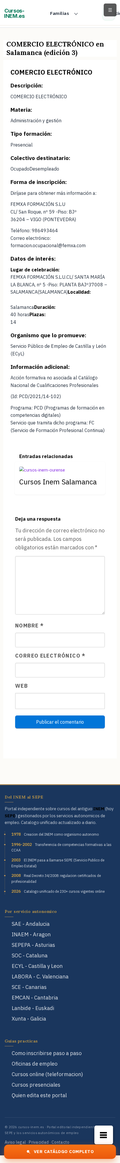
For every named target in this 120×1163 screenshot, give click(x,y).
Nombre (29, 625)
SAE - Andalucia (31, 924)
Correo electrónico (50, 655)
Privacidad (39, 1142)
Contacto (60, 1142)
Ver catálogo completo (64, 1151)
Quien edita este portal (39, 1095)
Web (21, 685)
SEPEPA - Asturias (33, 945)
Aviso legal (15, 1142)
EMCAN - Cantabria (35, 997)
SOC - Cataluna (29, 955)
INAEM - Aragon (31, 934)
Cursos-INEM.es (14, 13)
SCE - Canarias (29, 987)
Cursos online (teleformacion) (47, 1074)
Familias (59, 13)
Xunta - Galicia (29, 1018)
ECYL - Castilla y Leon (37, 966)
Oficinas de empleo (34, 1063)
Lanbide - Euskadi (33, 1008)
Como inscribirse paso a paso (47, 1053)
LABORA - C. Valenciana (40, 976)
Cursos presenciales (36, 1084)
